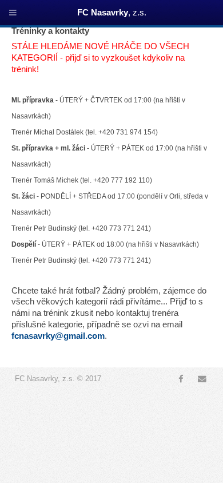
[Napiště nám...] (202, 378)
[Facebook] (180, 378)
